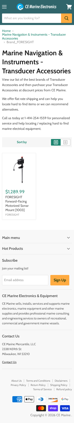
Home (6, 31)
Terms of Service (42, 389)
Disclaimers (61, 380)
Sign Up (60, 280)
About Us (16, 380)
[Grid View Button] (56, 142)
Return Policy (38, 385)
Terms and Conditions (38, 380)
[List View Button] (65, 142)
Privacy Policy (18, 385)
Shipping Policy (58, 385)
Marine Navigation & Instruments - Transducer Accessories (34, 36)
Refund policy (64, 389)
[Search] (66, 18)
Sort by (22, 142)
